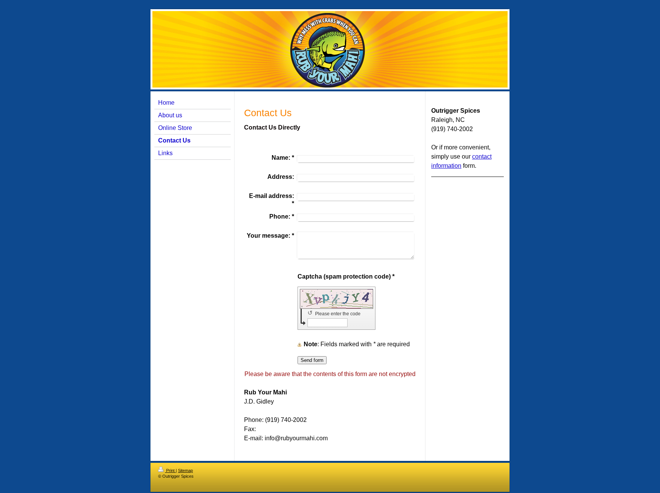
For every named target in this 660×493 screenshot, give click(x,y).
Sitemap (185, 470)
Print (170, 470)
